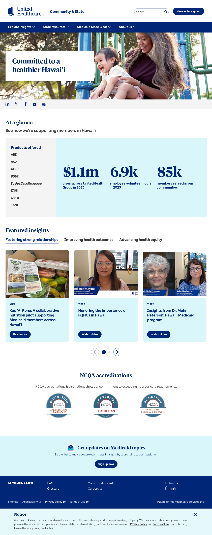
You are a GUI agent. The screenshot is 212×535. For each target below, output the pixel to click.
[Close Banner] (195, 514)
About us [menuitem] (125, 27)
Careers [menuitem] (93, 488)
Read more (20, 334)
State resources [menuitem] (54, 27)
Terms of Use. (161, 524)
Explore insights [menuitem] (19, 27)
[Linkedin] (173, 488)
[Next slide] (117, 352)
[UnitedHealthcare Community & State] (25, 11)
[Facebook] (166, 488)
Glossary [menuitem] (53, 488)
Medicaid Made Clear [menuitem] (92, 27)
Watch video (90, 334)
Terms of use (77, 501)
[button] (104, 352)
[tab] (32, 239)
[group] (37, 296)
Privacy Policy (138, 524)
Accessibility (30, 501)
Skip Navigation (106, 0)
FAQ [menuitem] (50, 483)
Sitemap (13, 501)
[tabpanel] (106, 300)
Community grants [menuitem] (101, 483)
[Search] (166, 11)
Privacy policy (53, 501)
